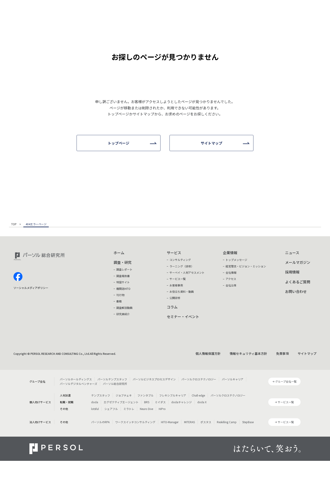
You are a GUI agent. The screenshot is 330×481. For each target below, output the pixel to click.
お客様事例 (176, 285)
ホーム (119, 252)
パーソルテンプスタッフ (112, 379)
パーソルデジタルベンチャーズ (78, 384)
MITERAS (189, 422)
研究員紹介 (123, 314)
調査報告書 (123, 276)
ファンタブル (145, 395)
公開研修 (174, 298)
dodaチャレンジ (181, 402)
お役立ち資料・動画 (181, 291)
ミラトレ (128, 409)
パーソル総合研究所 (115, 384)
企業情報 (230, 252)
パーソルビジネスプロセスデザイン (154, 379)
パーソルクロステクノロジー (198, 379)
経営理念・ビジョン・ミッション (246, 266)
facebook (17, 276)
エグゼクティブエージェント (121, 402)
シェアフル (111, 409)
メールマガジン (297, 262)
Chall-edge (198, 395)
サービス (174, 252)
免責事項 (282, 353)
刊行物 (120, 295)
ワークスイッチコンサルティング (135, 422)
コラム (172, 307)
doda (94, 402)
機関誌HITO (123, 288)
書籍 (119, 301)
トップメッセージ (236, 260)
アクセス (231, 279)
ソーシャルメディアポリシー (30, 288)
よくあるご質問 (297, 281)
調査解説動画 (124, 308)
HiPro (162, 409)
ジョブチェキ (124, 395)
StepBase (248, 422)
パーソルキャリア (232, 379)
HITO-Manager (169, 422)
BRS (146, 402)
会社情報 (231, 272)
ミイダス (160, 402)
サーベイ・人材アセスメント (187, 272)
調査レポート (124, 269)
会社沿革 (231, 285)
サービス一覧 (177, 279)
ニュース (292, 252)
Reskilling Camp (227, 422)
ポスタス (205, 422)
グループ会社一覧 (286, 381)
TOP (14, 224)
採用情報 (292, 272)
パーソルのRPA (100, 422)
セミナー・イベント (183, 316)
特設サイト (123, 282)
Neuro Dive (146, 409)
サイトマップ (307, 353)
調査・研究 (123, 262)
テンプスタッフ (100, 395)
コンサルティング (180, 260)
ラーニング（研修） (181, 266)
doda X (202, 402)
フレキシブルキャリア (172, 395)
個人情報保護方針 (208, 353)
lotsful (95, 409)
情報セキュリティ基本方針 (248, 353)
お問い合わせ (296, 291)
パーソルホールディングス (76, 379)
